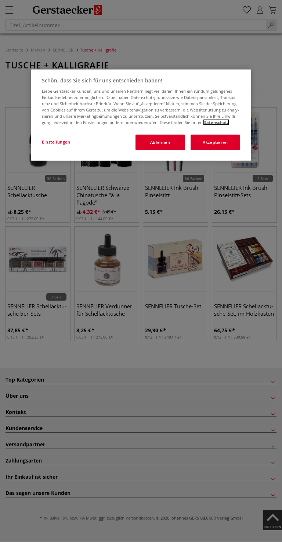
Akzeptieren (215, 142)
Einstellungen (56, 142)
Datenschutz (216, 122)
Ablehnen (160, 142)
